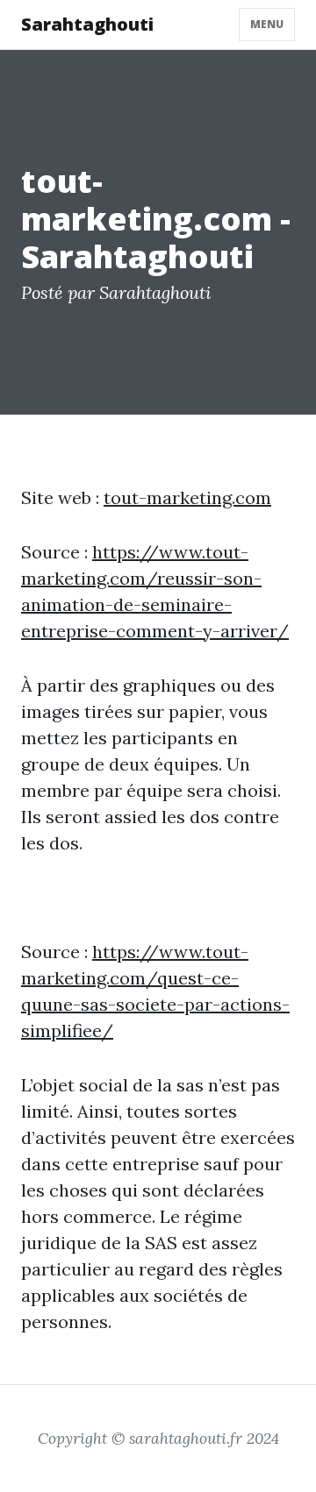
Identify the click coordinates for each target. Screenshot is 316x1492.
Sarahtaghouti (87, 24)
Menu (267, 24)
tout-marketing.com (187, 497)
